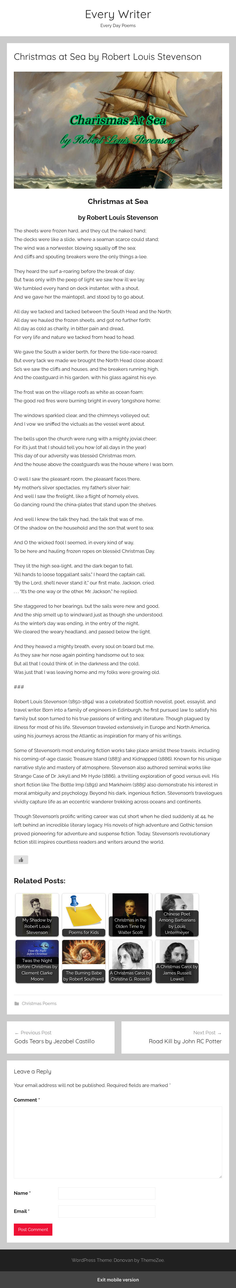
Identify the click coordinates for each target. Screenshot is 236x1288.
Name (22, 1193)
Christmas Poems (39, 1003)
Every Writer (118, 14)
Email (22, 1211)
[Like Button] (21, 859)
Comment (27, 1100)
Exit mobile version (118, 1280)
